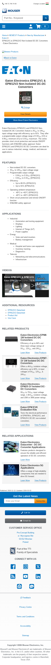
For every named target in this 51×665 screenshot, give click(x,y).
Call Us (26, 513)
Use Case (12, 318)
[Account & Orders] (31, 26)
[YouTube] (25, 576)
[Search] (46, 18)
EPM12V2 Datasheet (16, 313)
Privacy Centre (25, 607)
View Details (25, 114)
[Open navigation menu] (4, 26)
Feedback (27, 598)
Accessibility (25, 626)
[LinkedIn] (38, 576)
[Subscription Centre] (19, 586)
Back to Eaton (11, 58)
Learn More (25, 353)
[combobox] (22, 18)
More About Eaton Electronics (25, 120)
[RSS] (13, 576)
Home (4, 35)
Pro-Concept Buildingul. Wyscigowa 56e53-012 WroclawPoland (25, 537)
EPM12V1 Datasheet (16, 310)
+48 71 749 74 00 (10, 4)
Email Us (26, 521)
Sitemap (25, 635)
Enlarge (26, 107)
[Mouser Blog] (32, 586)
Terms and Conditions (25, 617)
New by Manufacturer (35, 35)
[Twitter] (38, 566)
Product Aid (12, 315)
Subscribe (40, 501)
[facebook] (13, 566)
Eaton (4, 38)
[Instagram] (25, 566)
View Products (40, 353)
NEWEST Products (17, 35)
